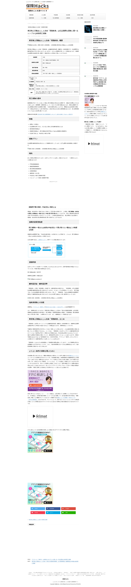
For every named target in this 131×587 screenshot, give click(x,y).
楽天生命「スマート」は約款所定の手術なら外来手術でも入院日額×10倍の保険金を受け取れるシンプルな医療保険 (100, 82)
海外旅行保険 (80, 14)
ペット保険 (43, 18)
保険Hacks (65, 579)
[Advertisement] (53, 193)
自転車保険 (92, 14)
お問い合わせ (99, 572)
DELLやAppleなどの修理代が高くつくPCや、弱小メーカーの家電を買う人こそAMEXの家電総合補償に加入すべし (100, 53)
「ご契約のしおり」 (42, 239)
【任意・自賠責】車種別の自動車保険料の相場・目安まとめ (82, 572)
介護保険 (68, 18)
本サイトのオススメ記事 (69, 575)
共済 (92, 18)
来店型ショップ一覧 (80, 575)
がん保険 (44, 14)
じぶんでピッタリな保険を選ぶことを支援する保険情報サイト (65, 581)
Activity (30, 572)
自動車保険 (31, 18)
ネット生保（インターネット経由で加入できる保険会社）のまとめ (50, 574)
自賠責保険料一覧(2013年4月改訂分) (93, 575)
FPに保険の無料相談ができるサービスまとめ (43, 572)
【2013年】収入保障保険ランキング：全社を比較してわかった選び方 (55, 114)
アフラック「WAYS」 (38, 307)
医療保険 (31, 14)
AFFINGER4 (78, 584)
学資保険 (56, 14)
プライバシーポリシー (70, 574)
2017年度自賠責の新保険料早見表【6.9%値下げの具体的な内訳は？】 (100, 40)
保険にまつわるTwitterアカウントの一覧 (85, 574)
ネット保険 (80, 18)
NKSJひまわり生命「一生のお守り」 (55, 307)
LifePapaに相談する (58, 572)
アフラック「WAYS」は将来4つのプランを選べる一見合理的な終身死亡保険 (51, 559)
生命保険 (68, 14)
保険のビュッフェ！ (74, 355)
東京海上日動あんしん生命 (35, 519)
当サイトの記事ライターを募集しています (53, 575)
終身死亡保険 (44, 519)
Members (66, 572)
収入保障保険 (56, 18)
